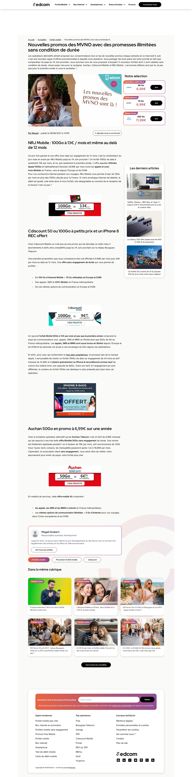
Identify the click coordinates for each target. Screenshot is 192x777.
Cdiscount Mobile (84, 738)
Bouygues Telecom (85, 725)
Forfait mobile (55, 39)
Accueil (31, 39)
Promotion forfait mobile (66, 560)
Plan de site (122, 743)
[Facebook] (130, 760)
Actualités (42, 39)
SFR (78, 734)
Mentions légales (124, 720)
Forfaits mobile (38, 560)
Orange (79, 729)
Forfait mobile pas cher (46, 720)
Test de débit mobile (45, 752)
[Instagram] (141, 760)
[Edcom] (41, 4)
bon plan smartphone (77, 354)
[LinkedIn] (124, 760)
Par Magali (33, 133)
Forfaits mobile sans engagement (51, 729)
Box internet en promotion (48, 725)
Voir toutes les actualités (96, 665)
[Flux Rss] (153, 760)
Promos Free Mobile (45, 734)
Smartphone (41, 747)
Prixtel (79, 743)
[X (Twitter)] (147, 760)
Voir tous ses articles (44, 550)
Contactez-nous (150, 4)
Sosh (78, 756)
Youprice (80, 760)
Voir (156, 87)
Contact (120, 738)
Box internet (41, 743)
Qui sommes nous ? (125, 734)
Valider (147, 699)
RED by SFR (82, 747)
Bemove (72, 768)
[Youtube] (135, 760)
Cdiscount (92, 560)
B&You (79, 752)
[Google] (118, 760)
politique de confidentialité (122, 706)
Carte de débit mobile (46, 756)
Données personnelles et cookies (132, 725)
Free (78, 720)
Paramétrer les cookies (127, 729)
